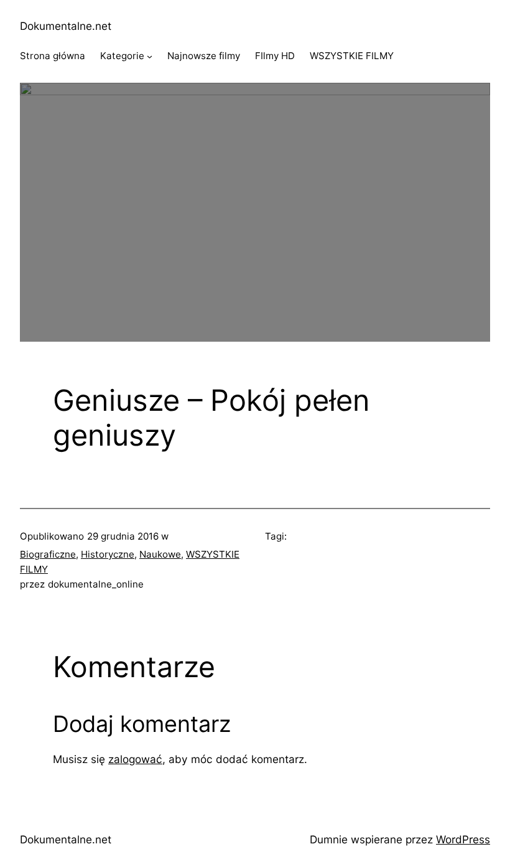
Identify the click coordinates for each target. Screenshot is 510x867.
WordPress (463, 839)
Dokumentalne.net (65, 25)
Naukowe (160, 554)
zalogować (135, 759)
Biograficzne (48, 554)
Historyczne (107, 554)
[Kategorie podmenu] (149, 56)
